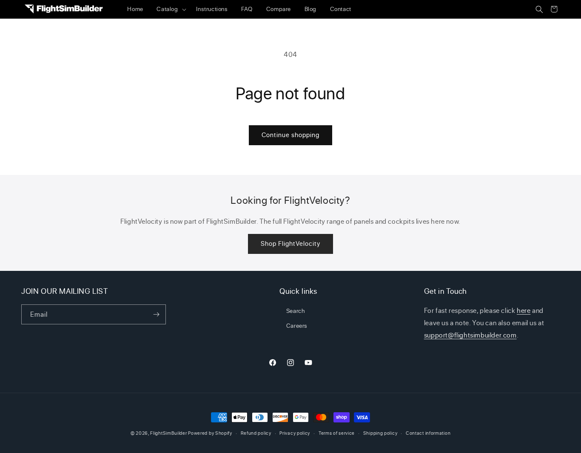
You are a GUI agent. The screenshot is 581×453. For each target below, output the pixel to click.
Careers (297, 325)
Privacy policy (294, 433)
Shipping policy (380, 433)
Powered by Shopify (210, 433)
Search (295, 311)
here (523, 310)
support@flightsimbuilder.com (470, 335)
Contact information (428, 433)
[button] (170, 9)
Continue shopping (290, 134)
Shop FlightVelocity (290, 243)
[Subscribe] (156, 314)
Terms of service (337, 433)
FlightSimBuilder (168, 433)
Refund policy (256, 433)
